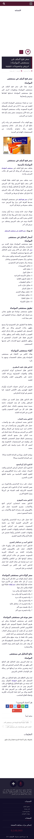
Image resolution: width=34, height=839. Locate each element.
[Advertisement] (17, 30)
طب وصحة (12, 71)
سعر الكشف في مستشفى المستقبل (15, 231)
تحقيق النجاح (26, 806)
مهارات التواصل (26, 813)
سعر (31, 250)
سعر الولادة (12, 584)
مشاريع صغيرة (26, 811)
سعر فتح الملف (22, 199)
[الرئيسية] (28, 51)
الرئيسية (18, 71)
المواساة (14, 680)
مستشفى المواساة (7, 168)
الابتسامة (18, 10)
